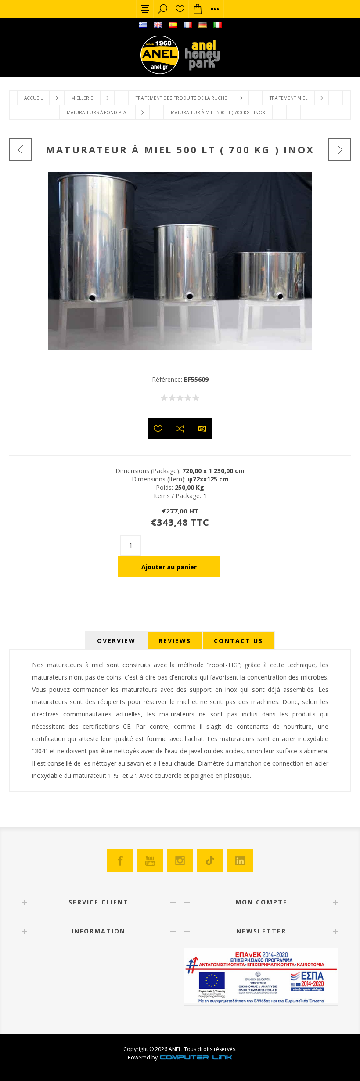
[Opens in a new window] (196, 1057)
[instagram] (180, 860)
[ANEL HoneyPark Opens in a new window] (200, 57)
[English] (158, 25)
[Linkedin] (240, 860)
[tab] (116, 640)
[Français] (187, 25)
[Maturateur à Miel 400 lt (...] (20, 149)
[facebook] (120, 860)
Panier (197, 9)
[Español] (173, 25)
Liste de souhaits (180, 9)
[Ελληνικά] (143, 25)
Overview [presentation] (116, 640)
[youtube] (150, 860)
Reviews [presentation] (174, 640)
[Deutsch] (202, 25)
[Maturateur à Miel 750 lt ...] (339, 149)
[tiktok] (210, 860)
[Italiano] (217, 25)
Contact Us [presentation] (238, 640)
